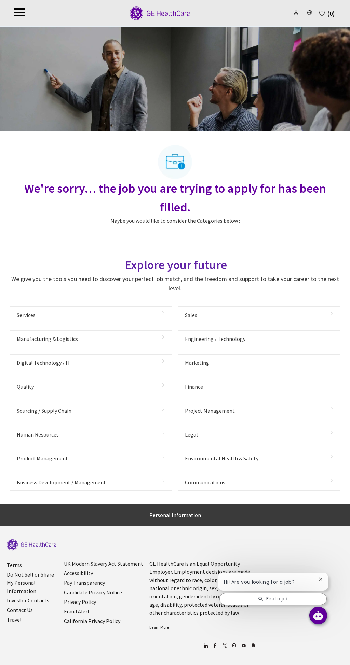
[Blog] (234, 645)
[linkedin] (205, 645)
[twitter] (224, 645)
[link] (31, 545)
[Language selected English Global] (310, 12)
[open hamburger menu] (19, 13)
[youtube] (244, 645)
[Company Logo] (160, 13)
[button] (296, 12)
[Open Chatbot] (318, 615)
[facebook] (215, 645)
